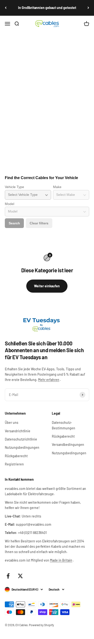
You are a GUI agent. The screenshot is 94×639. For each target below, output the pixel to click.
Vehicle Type (14, 187)
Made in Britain (61, 560)
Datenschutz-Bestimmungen (63, 425)
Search (14, 223)
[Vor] (88, 7)
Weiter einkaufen (47, 286)
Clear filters (39, 223)
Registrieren (14, 464)
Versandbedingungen (68, 444)
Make (57, 187)
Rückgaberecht (16, 456)
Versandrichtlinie (17, 431)
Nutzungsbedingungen (22, 447)
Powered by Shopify (41, 625)
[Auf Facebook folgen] (8, 576)
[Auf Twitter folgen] (20, 576)
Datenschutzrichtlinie (21, 439)
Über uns (11, 422)
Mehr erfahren (48, 380)
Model (9, 204)
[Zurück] (6, 7)
